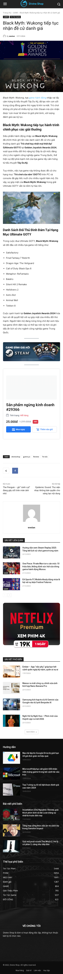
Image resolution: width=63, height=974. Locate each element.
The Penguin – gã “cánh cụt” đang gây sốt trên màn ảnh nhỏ (16, 490)
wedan (12, 36)
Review (36, 457)
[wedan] (5, 36)
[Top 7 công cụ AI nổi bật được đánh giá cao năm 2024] (11, 789)
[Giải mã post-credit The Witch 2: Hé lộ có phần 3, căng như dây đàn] (11, 846)
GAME (15, 12)
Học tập (46, 970)
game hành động (37, 97)
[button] (59, 4)
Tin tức (45, 457)
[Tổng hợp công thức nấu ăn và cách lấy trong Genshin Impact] (11, 830)
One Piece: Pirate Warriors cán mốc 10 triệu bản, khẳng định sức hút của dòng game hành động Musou (40, 566)
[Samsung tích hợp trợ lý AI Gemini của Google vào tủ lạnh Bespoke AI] (11, 704)
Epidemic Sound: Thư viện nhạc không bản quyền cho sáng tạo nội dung (47, 490)
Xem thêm (30, 732)
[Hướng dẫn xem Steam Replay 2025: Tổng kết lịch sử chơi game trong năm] (11, 552)
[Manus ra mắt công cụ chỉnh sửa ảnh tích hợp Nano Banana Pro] (11, 688)
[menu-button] (5, 4)
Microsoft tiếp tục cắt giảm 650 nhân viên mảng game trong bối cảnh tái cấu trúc (40, 772)
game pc (26, 457)
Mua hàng (20, 970)
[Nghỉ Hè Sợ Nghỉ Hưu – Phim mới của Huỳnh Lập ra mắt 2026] (11, 721)
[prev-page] (5, 595)
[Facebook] (15, 471)
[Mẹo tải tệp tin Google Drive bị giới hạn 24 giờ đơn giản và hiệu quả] (11, 758)
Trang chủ (7, 12)
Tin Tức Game (15, 17)
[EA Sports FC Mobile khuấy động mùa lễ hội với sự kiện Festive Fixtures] (11, 584)
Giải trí (29, 970)
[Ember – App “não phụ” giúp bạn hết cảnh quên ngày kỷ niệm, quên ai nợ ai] (11, 671)
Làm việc (37, 970)
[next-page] (9, 595)
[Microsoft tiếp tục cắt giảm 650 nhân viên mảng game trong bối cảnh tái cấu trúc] (11, 774)
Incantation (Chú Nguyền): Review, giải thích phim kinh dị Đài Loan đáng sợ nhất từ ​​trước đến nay (40, 813)
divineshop (15, 457)
